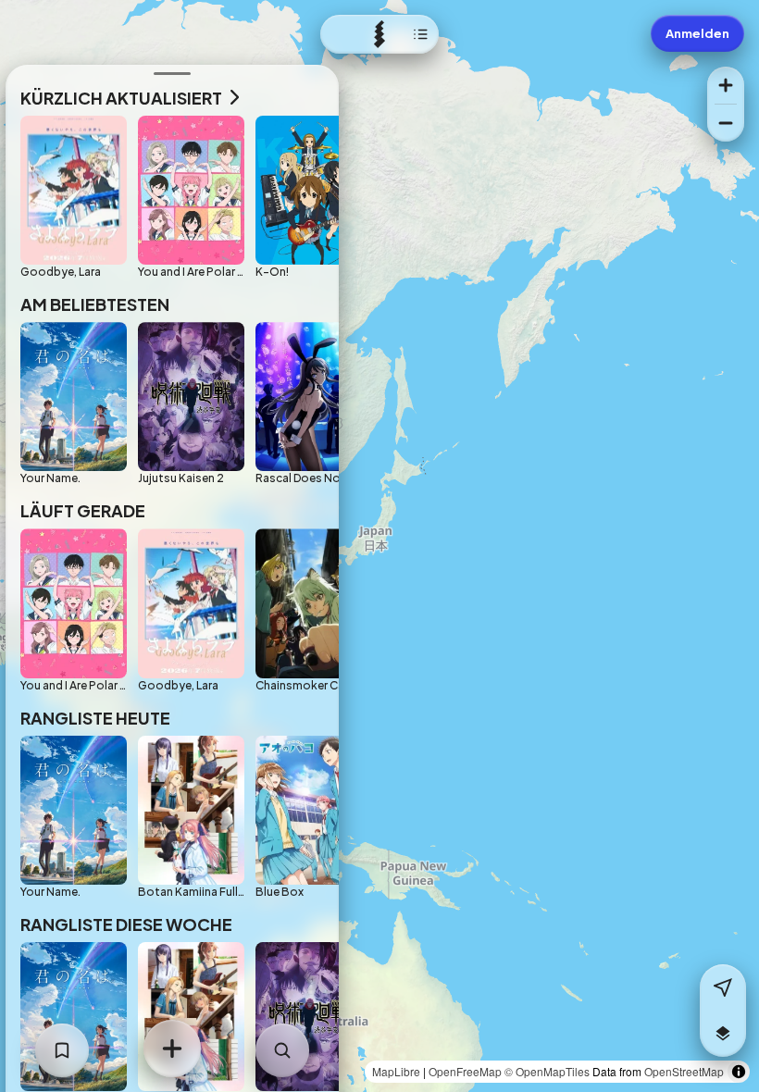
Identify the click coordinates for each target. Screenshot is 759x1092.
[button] (723, 1034)
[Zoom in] (725, 85)
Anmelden (697, 33)
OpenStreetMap (684, 1071)
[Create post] (172, 1048)
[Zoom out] (725, 123)
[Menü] (379, 34)
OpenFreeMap (465, 1071)
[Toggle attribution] (739, 1072)
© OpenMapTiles (547, 1071)
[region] (379, 546)
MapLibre (396, 1071)
